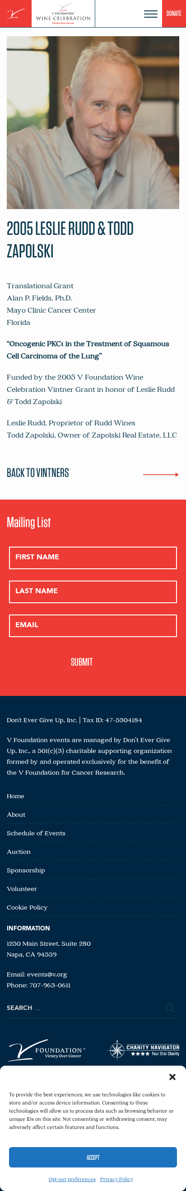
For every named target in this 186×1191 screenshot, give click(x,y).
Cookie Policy (27, 906)
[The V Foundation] (16, 14)
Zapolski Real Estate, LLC (135, 434)
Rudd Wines (114, 422)
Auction (19, 851)
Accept (93, 1157)
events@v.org (47, 973)
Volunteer (22, 888)
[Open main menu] (151, 14)
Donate (174, 13)
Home (15, 795)
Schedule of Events (36, 832)
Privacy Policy (116, 1179)
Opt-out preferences (72, 1179)
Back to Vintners (38, 472)
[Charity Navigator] (143, 1051)
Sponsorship (26, 869)
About (16, 814)
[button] (172, 1076)
